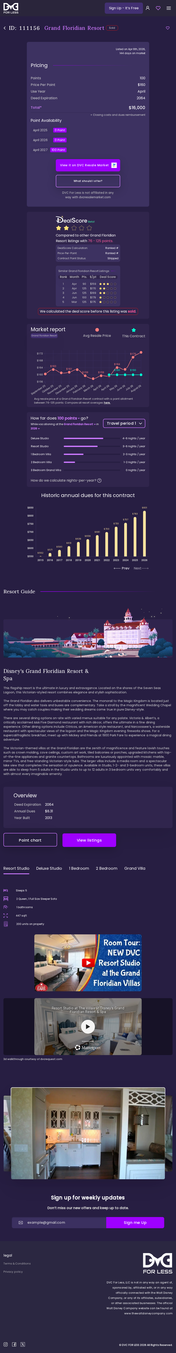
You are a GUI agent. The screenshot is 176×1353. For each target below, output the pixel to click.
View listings (89, 840)
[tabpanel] (88, 969)
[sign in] (148, 8)
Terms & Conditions (17, 1263)
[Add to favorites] (168, 28)
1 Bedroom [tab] (79, 868)
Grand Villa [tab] (135, 868)
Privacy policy (13, 1272)
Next (137, 568)
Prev (125, 568)
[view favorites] (158, 8)
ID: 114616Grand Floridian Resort (88, 284)
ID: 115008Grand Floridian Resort (88, 297)
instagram (5, 1344)
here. (107, 402)
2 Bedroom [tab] (106, 868)
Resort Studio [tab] (16, 868)
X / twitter (23, 1344)
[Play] (88, 963)
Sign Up (124, 8)
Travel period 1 (121, 423)
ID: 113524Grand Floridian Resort (88, 288)
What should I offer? (88, 181)
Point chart (30, 840)
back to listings (4, 28)
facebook (14, 1344)
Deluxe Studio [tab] (49, 868)
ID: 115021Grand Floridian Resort (88, 302)
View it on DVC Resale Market (84, 165)
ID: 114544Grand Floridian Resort (88, 293)
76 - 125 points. (100, 240)
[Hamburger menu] (169, 8)
